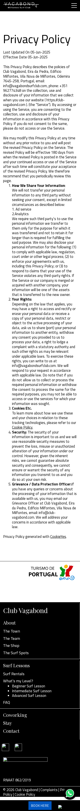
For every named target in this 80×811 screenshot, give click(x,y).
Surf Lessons (16, 665)
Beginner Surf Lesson (28, 686)
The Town (11, 631)
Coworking (15, 715)
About (9, 622)
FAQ (6, 702)
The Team (11, 638)
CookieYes (58, 536)
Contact (11, 731)
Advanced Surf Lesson (29, 695)
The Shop (11, 645)
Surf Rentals (13, 674)
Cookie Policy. (22, 427)
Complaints (49, 789)
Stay (7, 723)
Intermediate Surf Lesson (32, 691)
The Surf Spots (16, 653)
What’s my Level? (18, 681)
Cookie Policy (25, 794)
